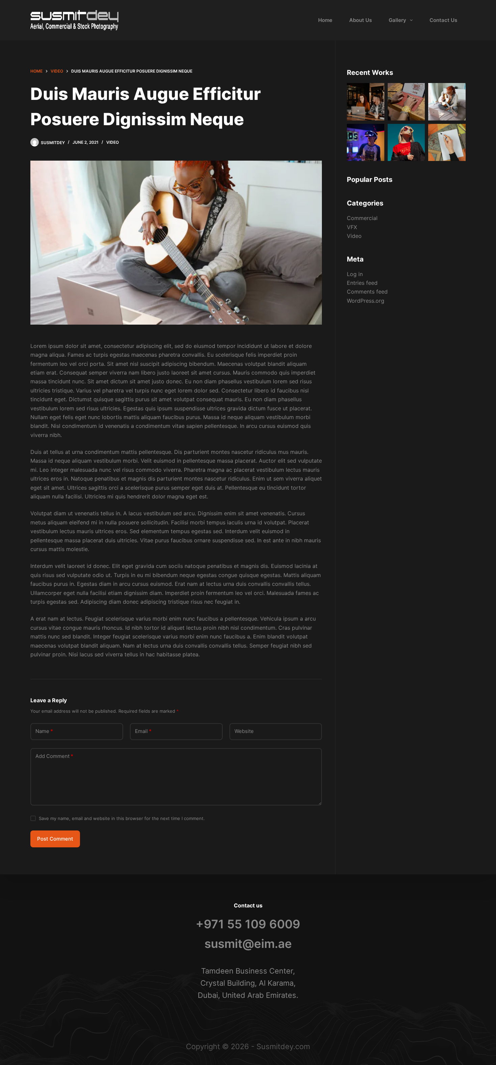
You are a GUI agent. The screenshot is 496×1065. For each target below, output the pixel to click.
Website (244, 731)
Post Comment (55, 839)
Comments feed (367, 291)
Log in (355, 274)
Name (44, 731)
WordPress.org (365, 300)
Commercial (362, 218)
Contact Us (443, 20)
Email (143, 731)
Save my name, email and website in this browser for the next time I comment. (122, 818)
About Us (360, 20)
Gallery (397, 20)
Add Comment (54, 756)
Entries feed (362, 282)
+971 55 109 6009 (248, 924)
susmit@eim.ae (248, 943)
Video (112, 142)
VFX (352, 227)
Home (325, 20)
